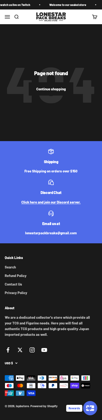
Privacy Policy (16, 293)
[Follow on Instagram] (32, 350)
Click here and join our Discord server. (51, 202)
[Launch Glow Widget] (90, 408)
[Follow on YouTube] (44, 350)
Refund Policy (16, 275)
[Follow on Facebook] (8, 350)
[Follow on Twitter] (20, 350)
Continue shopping (51, 89)
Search (10, 267)
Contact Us (13, 284)
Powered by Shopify (44, 406)
